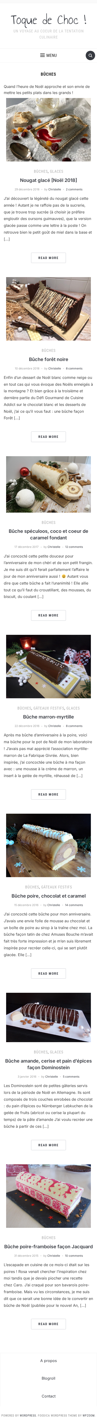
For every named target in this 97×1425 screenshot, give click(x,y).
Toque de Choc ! (48, 20)
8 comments (74, 368)
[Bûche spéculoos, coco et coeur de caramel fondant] (48, 484)
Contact (49, 1396)
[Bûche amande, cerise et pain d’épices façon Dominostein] (48, 1017)
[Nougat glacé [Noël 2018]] (48, 129)
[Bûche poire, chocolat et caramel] (48, 845)
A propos (48, 1360)
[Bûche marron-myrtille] (48, 666)
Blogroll (48, 1378)
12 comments (74, 547)
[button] (48, 55)
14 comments (74, 905)
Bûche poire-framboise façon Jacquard (48, 1246)
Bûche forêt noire (48, 359)
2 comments (74, 189)
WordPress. (28, 1415)
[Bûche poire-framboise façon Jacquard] (48, 1195)
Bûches (41, 171)
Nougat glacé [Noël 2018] (48, 180)
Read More (48, 258)
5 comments (71, 1076)
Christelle (54, 189)
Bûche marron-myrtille (48, 717)
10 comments (74, 1255)
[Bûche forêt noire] (48, 308)
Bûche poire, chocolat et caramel (49, 896)
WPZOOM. (89, 1415)
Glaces (56, 171)
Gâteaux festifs (48, 708)
